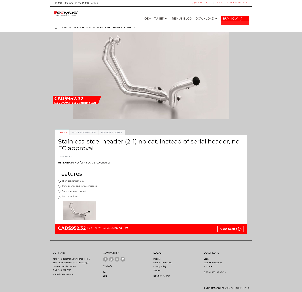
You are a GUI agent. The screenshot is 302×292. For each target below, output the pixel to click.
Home (56, 27)
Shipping (157, 270)
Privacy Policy (159, 266)
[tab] (62, 133)
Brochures (208, 266)
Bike (105, 275)
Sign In (219, 3)
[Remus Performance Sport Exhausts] (66, 13)
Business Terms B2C (162, 262)
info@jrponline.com (64, 273)
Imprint (156, 258)
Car (104, 272)
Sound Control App (213, 262)
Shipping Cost (87, 103)
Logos (206, 258)
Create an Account (237, 3)
